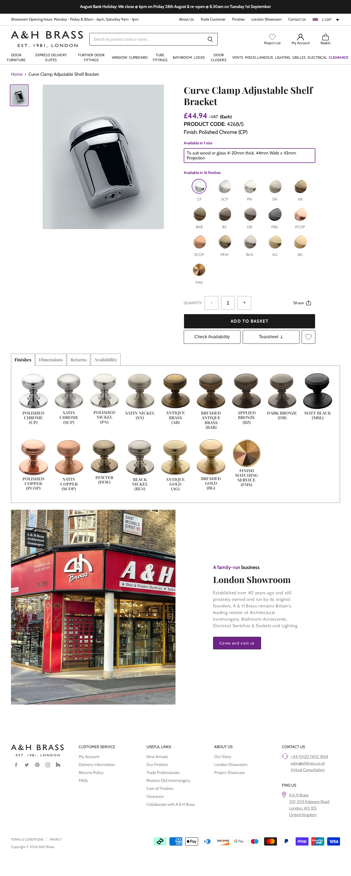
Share (298, 303)
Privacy (56, 839)
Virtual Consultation (308, 769)
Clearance (155, 796)
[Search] (210, 39)
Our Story (222, 756)
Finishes (238, 19)
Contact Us (297, 19)
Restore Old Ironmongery (168, 780)
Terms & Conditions (27, 839)
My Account (89, 756)
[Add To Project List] (308, 337)
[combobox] (326, 19)
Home (16, 74)
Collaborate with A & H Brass (170, 804)
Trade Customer (212, 19)
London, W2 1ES (303, 808)
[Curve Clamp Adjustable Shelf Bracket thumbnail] (19, 95)
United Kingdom (303, 814)
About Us (186, 19)
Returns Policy (91, 772)
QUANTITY (193, 303)
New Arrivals (157, 756)
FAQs (83, 780)
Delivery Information (97, 764)
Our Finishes (157, 764)
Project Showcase (229, 772)
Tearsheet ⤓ (271, 336)
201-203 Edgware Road (309, 801)
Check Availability (212, 336)
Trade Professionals (163, 772)
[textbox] (326, 19)
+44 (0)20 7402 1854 (309, 756)
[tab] (23, 360)
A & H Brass (298, 795)
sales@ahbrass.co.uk (308, 763)
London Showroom (266, 19)
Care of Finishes (159, 788)
